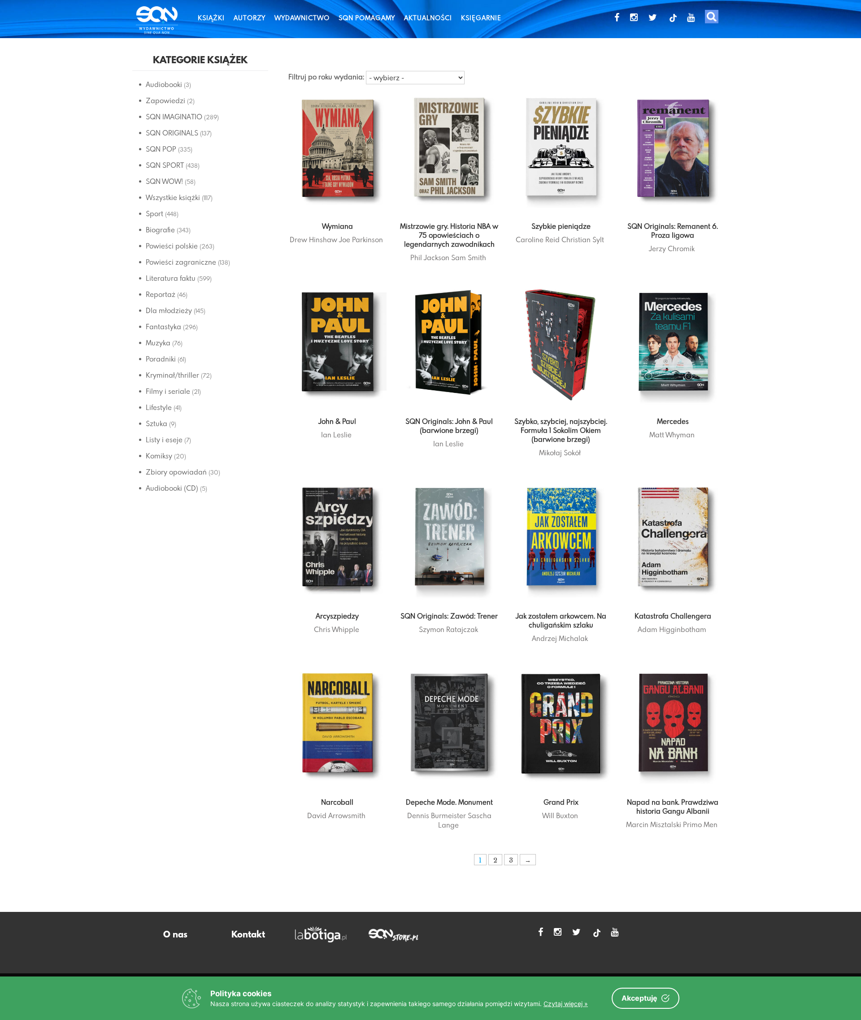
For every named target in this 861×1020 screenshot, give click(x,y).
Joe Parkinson (361, 239)
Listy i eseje (164, 439)
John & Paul (337, 421)
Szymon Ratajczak (448, 629)
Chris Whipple (336, 629)
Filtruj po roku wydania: (326, 76)
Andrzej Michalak (560, 638)
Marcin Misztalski (653, 824)
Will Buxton (560, 815)
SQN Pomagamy (367, 17)
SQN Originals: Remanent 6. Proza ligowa (672, 231)
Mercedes (673, 421)
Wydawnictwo (302, 17)
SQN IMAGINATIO (174, 116)
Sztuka (156, 423)
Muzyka (158, 342)
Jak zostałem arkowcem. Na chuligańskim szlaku (561, 620)
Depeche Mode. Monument (449, 802)
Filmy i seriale (168, 391)
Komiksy (159, 455)
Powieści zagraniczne (181, 261)
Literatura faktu (171, 278)
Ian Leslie (336, 434)
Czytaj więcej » (566, 1003)
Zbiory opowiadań (176, 471)
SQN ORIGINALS (172, 132)
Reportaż (160, 294)
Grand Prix (561, 802)
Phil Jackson (429, 257)
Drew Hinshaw (313, 239)
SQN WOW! (164, 181)
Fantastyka (163, 326)
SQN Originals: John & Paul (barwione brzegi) (449, 426)
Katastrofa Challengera (673, 615)
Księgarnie (481, 17)
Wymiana (337, 226)
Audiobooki (164, 84)
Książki (211, 17)
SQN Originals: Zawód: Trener (449, 615)
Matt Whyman (672, 434)
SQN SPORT (165, 165)
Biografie (160, 229)
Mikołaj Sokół (560, 452)
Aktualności (428, 17)
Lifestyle (159, 407)
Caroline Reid (538, 239)
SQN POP (161, 148)
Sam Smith (468, 257)
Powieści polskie (172, 245)
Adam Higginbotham (672, 629)
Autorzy (249, 17)
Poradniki (161, 358)
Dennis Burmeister (436, 815)
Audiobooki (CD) (172, 488)
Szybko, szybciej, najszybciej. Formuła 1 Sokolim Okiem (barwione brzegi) (560, 430)
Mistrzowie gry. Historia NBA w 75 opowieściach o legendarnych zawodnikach (449, 235)
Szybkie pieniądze (561, 226)
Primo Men (700, 824)
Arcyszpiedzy (337, 615)
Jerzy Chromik (672, 248)
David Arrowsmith (336, 815)
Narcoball (337, 802)
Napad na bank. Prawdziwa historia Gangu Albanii (672, 806)
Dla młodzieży (169, 310)
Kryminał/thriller (172, 375)
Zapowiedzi (165, 100)
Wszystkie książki (173, 197)
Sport (154, 213)
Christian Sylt (582, 239)
